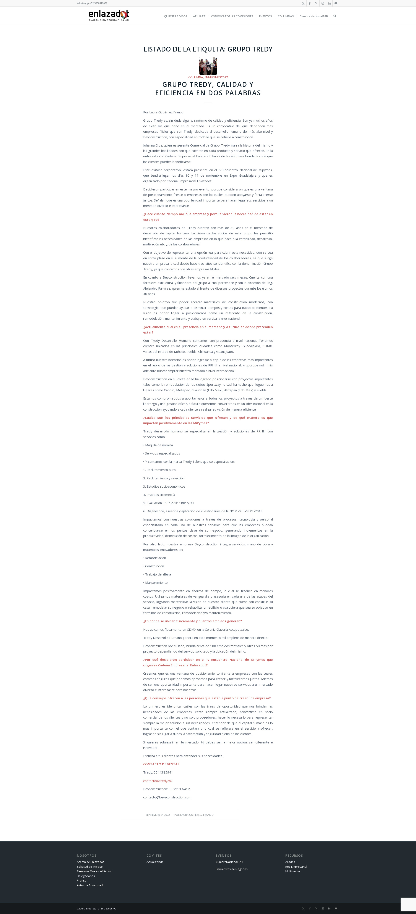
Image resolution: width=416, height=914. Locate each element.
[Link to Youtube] (336, 3)
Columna (195, 77)
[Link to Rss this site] (316, 3)
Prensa (81, 880)
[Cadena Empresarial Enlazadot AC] (109, 16)
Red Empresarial (296, 867)
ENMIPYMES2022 (216, 77)
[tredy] (208, 66)
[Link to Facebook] (310, 3)
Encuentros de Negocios (232, 869)
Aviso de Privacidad (90, 885)
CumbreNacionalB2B (229, 862)
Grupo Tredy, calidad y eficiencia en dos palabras (208, 88)
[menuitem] (175, 16)
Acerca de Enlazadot (90, 862)
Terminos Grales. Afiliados (94, 871)
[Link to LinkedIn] (329, 3)
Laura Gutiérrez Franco (197, 815)
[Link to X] (303, 3)
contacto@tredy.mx (157, 781)
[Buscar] (335, 16)
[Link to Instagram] (323, 3)
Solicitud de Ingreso (90, 867)
